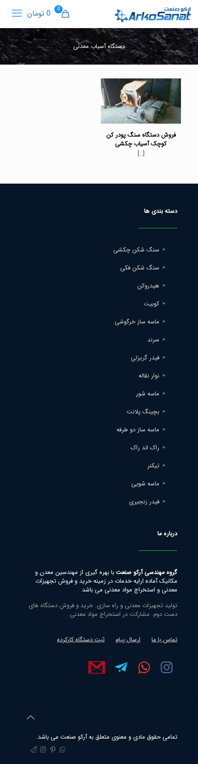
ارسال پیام (128, 640)
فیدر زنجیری (144, 502)
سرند (153, 340)
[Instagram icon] (43, 750)
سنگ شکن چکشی (136, 250)
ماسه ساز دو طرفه (137, 430)
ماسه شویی (145, 484)
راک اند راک (145, 448)
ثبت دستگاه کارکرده (81, 640)
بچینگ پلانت (143, 412)
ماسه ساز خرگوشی (137, 322)
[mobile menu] (17, 14)
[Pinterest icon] (52, 750)
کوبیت (151, 304)
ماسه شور (147, 394)
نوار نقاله (149, 376)
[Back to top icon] (30, 718)
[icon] (33, 750)
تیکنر (153, 466)
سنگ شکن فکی (139, 268)
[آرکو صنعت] (152, 13)
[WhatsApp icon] (62, 750)
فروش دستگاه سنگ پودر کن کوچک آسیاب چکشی (141, 139)
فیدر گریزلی (145, 358)
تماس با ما (164, 640)
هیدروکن (148, 286)
